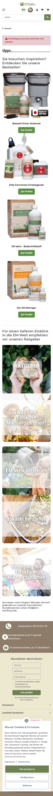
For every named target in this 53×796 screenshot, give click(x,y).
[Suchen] (47, 17)
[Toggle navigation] (3, 8)
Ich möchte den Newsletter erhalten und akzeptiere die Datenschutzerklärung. (27, 684)
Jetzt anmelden (26, 692)
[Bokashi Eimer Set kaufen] (26, 96)
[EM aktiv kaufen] (26, 218)
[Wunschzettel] (42, 10)
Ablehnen (27, 785)
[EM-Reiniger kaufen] (26, 280)
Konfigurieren (27, 777)
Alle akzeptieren (27, 769)
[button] (37, 10)
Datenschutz (24, 762)
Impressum (10, 762)
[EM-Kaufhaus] (28, 4)
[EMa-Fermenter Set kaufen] (26, 157)
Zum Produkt (26, 130)
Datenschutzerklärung (26, 700)
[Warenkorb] (48, 10)
